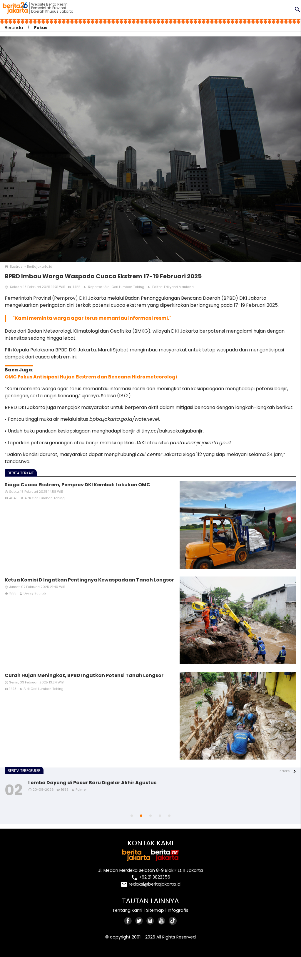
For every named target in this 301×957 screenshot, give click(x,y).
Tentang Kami (127, 910)
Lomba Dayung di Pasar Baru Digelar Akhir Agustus (92, 782)
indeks (284, 771)
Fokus (40, 28)
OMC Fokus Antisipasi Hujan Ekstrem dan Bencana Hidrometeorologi (91, 376)
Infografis (178, 910)
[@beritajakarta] (139, 921)
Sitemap (155, 910)
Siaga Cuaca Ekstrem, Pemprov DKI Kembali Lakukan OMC (77, 484)
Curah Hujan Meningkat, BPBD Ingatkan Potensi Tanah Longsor (84, 675)
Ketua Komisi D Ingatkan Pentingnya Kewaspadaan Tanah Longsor (89, 579)
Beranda (14, 28)
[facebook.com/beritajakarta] (128, 921)
